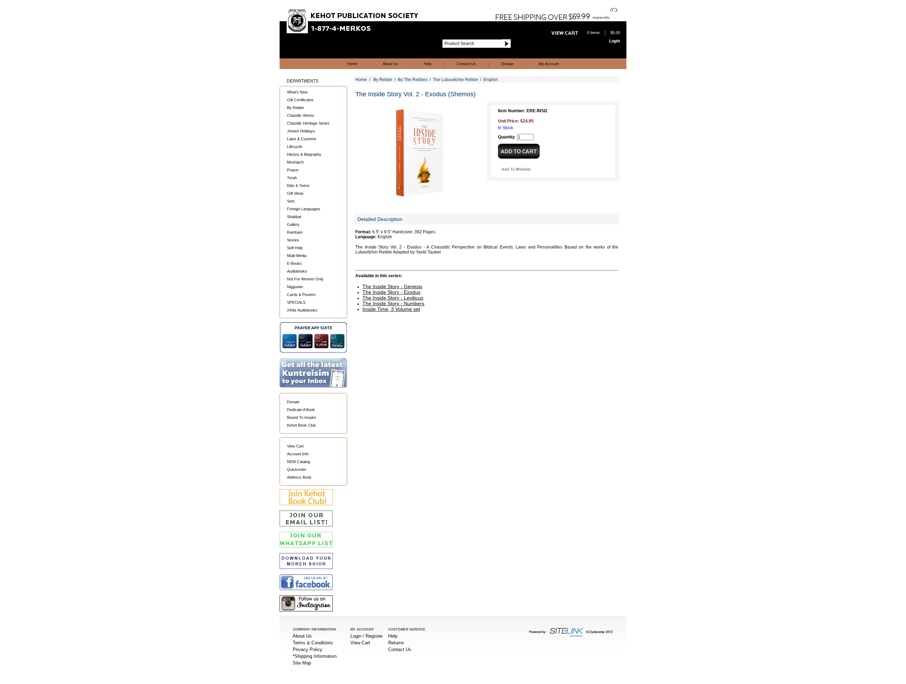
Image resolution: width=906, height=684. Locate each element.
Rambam (295, 232)
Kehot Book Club (301, 425)
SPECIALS (296, 302)
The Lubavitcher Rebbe (455, 79)
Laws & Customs (301, 139)
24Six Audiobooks (302, 310)
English (490, 79)
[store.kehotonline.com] (353, 31)
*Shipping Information (315, 656)
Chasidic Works (300, 115)
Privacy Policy (307, 649)
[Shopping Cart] (564, 33)
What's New (297, 92)
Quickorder (296, 469)
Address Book (299, 477)
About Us (390, 64)
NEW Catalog (298, 462)
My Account (549, 64)
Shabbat (294, 217)
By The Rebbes (413, 79)
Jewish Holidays (301, 131)
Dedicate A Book (301, 409)
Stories (293, 240)
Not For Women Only (305, 279)
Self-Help (295, 248)
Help (427, 64)
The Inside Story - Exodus (391, 292)
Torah (292, 178)
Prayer (293, 170)
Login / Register (366, 636)
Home (352, 64)
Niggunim (295, 287)
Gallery (293, 224)
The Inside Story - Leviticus (392, 298)
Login (614, 41)
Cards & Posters (301, 294)
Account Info (298, 454)
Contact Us (466, 64)
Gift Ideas (295, 193)
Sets (291, 201)
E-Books (294, 263)
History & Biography (304, 154)
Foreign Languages (303, 209)
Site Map (302, 663)
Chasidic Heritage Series (308, 123)
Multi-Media (296, 255)
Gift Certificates (300, 100)
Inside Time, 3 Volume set (391, 309)
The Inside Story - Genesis (392, 286)
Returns (396, 642)
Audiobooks (297, 271)
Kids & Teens (298, 185)
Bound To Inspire (301, 417)
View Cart (295, 446)
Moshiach (295, 162)
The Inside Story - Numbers (393, 303)
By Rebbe (295, 108)
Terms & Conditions (313, 642)
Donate (507, 64)
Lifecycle (294, 146)
